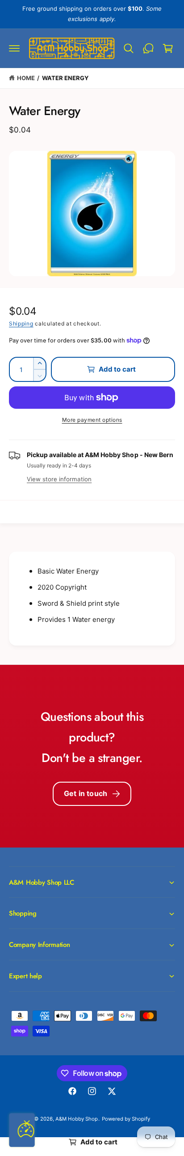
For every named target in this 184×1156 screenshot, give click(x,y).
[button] (14, 48)
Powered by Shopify (126, 1119)
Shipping (21, 323)
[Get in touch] (148, 48)
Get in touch (85, 793)
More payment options (92, 419)
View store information (59, 479)
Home (26, 77)
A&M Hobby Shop (76, 1119)
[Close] (27, 1123)
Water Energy (65, 77)
